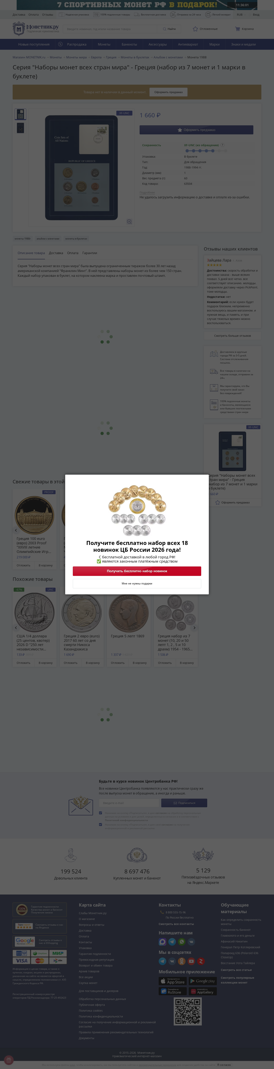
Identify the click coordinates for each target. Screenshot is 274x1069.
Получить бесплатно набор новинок (137, 571)
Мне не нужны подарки (137, 583)
